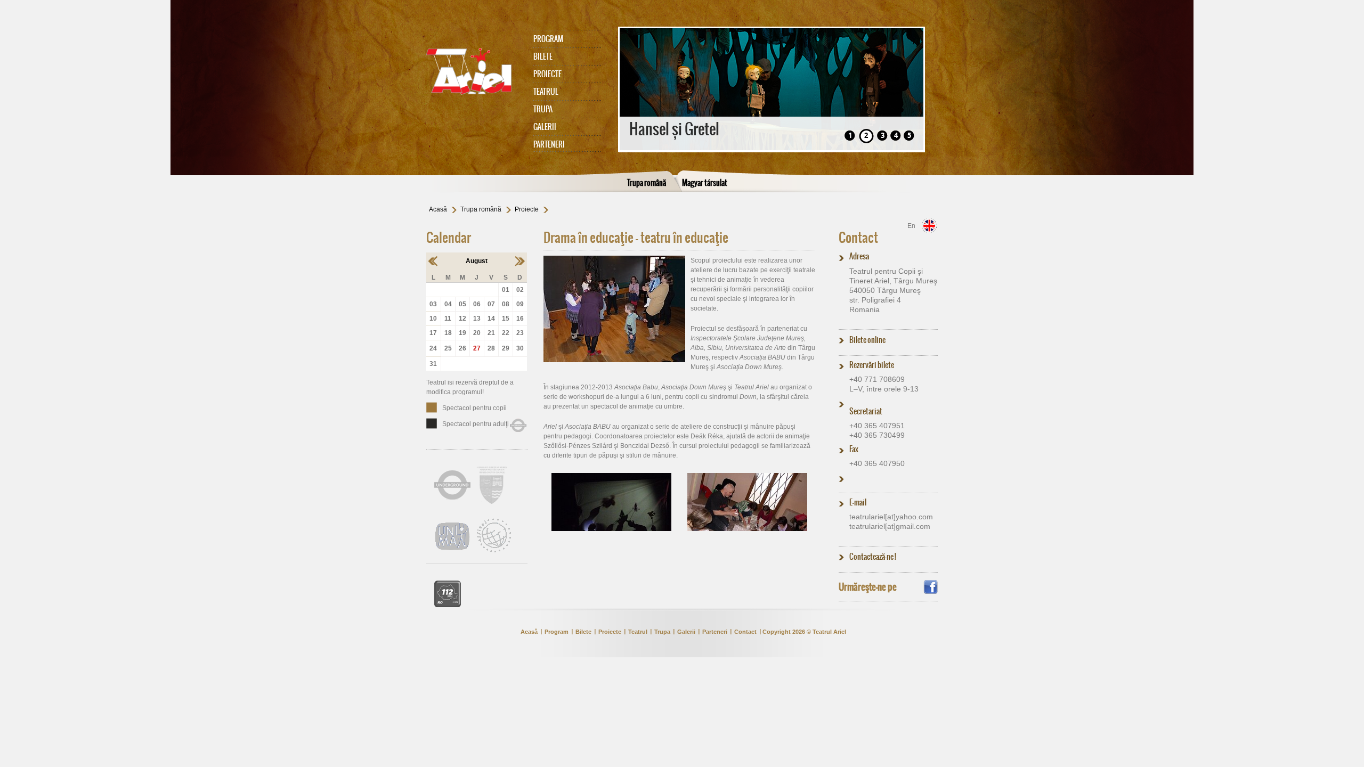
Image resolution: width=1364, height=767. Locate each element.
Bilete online (867, 340)
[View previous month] (433, 261)
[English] (929, 225)
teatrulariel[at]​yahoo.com (891, 516)
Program (548, 39)
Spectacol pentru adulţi (475, 424)
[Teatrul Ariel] (474, 71)
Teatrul (545, 91)
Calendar (448, 237)
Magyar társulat (704, 183)
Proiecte (547, 74)
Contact (858, 237)
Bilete (543, 56)
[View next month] (519, 261)
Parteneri (549, 144)
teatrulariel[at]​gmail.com (889, 526)
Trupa (543, 109)
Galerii (544, 127)
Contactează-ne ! (872, 556)
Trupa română (646, 183)
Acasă (438, 209)
